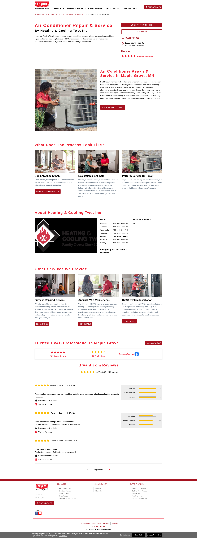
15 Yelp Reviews (98, 356)
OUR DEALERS (130, 8)
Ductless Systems (65, 491)
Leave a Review (154, 343)
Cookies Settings (125, 535)
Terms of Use (96, 523)
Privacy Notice (84, 523)
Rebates (98, 488)
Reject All (138, 535)
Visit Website (142, 32)
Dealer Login (39, 498)
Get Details (85, 324)
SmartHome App (138, 496)
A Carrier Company (98, 526)
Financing (98, 491)
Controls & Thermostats (67, 498)
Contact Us (39, 495)
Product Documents (139, 488)
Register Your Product (139, 491)
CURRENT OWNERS (95, 8)
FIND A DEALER (154, 7)
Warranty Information (139, 498)
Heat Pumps (63, 496)
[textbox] (131, 91)
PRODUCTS (59, 8)
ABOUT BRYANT (113, 8)
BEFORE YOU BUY (74, 8)
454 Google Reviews (58, 356)
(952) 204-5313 (132, 37)
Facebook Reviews (126, 354)
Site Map (114, 523)
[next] (109, 469)
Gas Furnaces (64, 493)
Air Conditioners (65, 488)
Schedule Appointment (47, 191)
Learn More (42, 324)
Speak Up (106, 523)
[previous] (88, 469)
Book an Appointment (142, 25)
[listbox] (98, 422)
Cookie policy (63, 536)
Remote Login (136, 493)
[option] (98, 422)
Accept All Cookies (154, 535)
